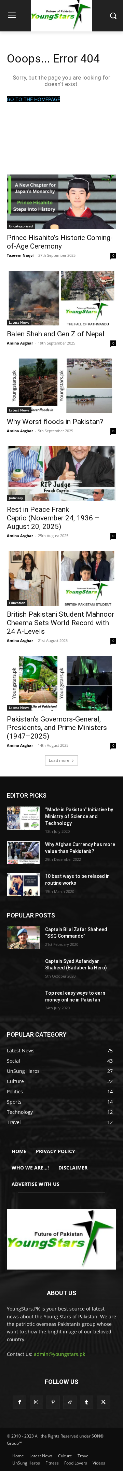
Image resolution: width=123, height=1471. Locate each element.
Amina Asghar (20, 343)
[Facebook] (19, 1402)
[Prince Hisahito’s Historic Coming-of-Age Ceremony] (61, 201)
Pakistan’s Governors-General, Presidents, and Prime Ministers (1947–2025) (57, 727)
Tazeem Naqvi (20, 255)
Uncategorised (21, 226)
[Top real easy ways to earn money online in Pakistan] (23, 1001)
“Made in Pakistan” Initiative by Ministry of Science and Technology (79, 816)
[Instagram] (36, 1402)
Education (17, 602)
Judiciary (16, 497)
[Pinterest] (53, 1402)
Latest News (19, 322)
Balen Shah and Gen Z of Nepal (56, 334)
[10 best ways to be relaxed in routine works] (23, 884)
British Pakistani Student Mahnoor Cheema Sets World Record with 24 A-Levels (60, 622)
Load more (59, 760)
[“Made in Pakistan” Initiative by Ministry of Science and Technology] (23, 818)
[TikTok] (70, 1402)
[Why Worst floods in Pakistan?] (61, 386)
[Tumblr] (86, 1402)
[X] (103, 1402)
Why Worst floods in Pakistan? (55, 422)
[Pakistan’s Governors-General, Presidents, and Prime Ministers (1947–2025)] (61, 683)
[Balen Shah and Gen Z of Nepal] (61, 298)
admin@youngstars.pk (59, 1354)
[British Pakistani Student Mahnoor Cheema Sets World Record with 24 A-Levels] (61, 578)
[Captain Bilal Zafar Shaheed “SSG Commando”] (23, 937)
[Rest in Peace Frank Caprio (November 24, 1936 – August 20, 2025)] (61, 473)
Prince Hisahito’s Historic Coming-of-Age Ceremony (60, 242)
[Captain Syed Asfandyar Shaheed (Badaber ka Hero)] (23, 969)
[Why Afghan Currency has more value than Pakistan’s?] (23, 852)
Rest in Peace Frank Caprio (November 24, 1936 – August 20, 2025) (53, 518)
